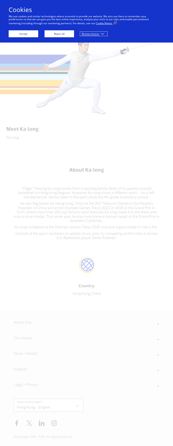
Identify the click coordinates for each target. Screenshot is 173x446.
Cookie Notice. (104, 23)
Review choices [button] (90, 34)
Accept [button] (23, 34)
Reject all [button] (59, 34)
